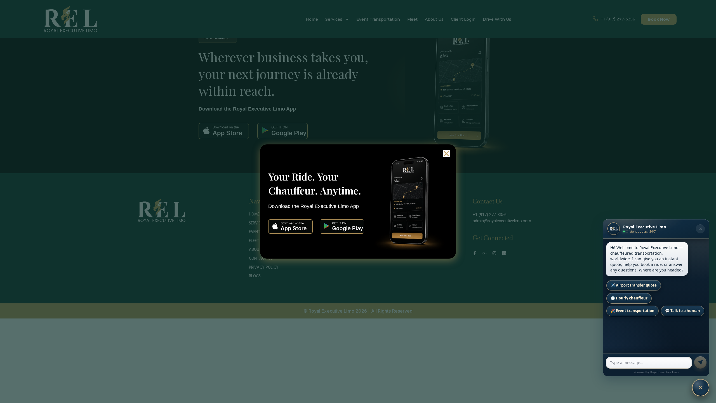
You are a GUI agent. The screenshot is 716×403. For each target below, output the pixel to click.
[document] (358, 201)
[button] (446, 153)
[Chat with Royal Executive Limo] (700, 387)
